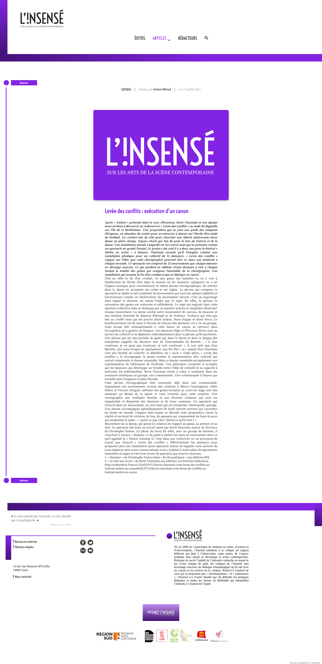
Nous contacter (23, 576)
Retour (24, 83)
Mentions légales (24, 547)
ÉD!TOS (140, 38)
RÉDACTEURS (187, 38)
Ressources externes (26, 541)
